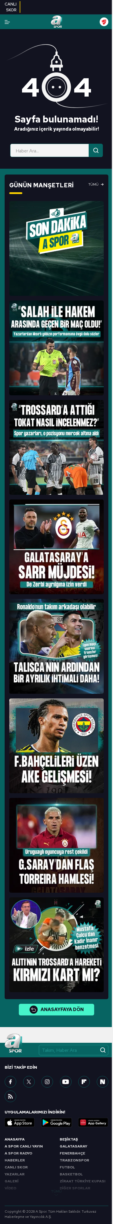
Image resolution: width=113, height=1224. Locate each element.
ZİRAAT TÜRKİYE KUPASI (82, 1181)
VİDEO (10, 1188)
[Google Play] (56, 1122)
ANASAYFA (15, 1139)
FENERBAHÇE (72, 1153)
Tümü (93, 184)
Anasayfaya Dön (62, 1009)
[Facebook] (10, 1082)
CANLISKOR (11, 7)
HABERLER (15, 1160)
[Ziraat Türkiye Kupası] (104, 21)
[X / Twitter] (29, 1082)
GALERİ (12, 1181)
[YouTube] (66, 1082)
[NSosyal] (102, 1082)
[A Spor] (56, 21)
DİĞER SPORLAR (75, 1188)
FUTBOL (67, 1167)
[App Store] (20, 1122)
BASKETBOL (71, 1174)
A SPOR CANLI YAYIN (24, 1146)
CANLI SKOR (16, 1167)
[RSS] (10, 1096)
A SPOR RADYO (18, 1153)
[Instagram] (47, 1082)
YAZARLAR (15, 1174)
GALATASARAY (73, 1146)
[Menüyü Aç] (7, 22)
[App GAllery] (93, 1122)
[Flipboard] (84, 1082)
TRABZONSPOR (74, 1160)
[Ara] (96, 150)
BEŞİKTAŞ (69, 1139)
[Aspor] (56, 248)
